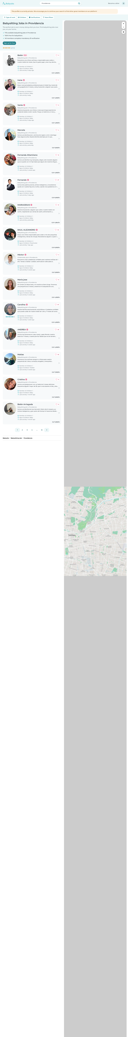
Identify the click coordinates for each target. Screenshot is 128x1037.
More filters (48, 17)
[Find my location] (123, 32)
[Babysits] (8, 3)
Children (23, 17)
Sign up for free (9, 43)
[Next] (46, 430)
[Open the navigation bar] (123, 3)
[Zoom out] (123, 27)
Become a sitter (113, 3)
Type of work (10, 17)
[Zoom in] (123, 23)
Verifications (35, 17)
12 (41, 430)
